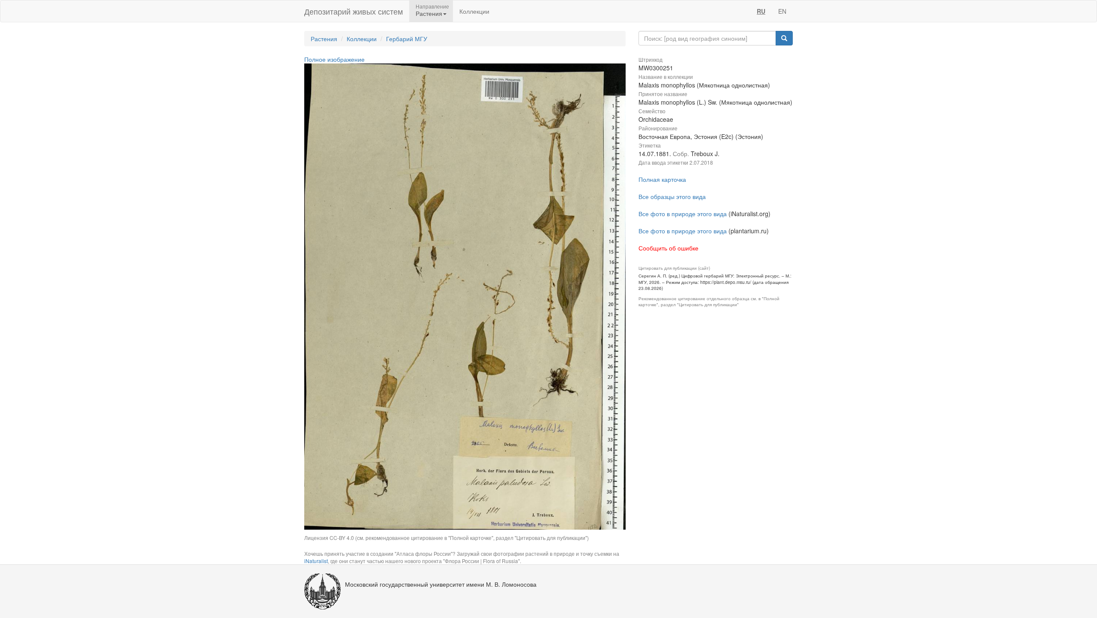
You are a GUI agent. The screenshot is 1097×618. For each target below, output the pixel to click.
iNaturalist (316, 560)
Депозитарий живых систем (353, 11)
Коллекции (474, 11)
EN (782, 11)
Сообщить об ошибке (668, 248)
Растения (324, 38)
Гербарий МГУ (406, 38)
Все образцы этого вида (672, 196)
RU (761, 11)
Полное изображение (334, 59)
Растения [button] (429, 13)
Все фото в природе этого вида (682, 213)
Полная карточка (662, 179)
